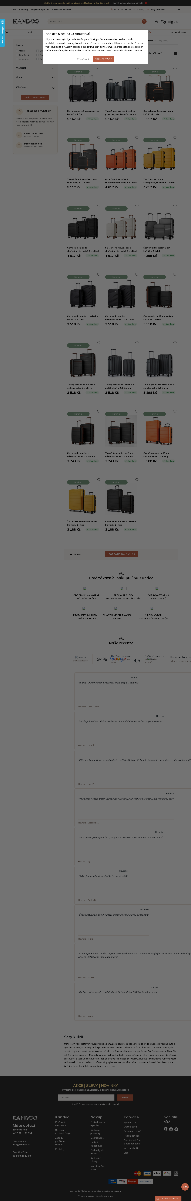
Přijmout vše (103, 59)
